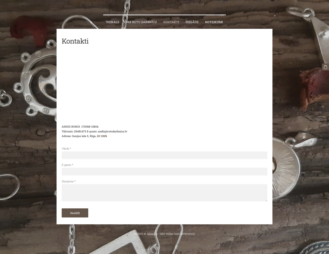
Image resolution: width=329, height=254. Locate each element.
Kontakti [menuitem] (171, 22)
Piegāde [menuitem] (192, 22)
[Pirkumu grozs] (325, 66)
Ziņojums (69, 181)
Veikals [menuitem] (112, 22)
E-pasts (67, 165)
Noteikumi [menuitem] (214, 22)
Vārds (66, 148)
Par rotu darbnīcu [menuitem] (141, 22)
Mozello (152, 233)
